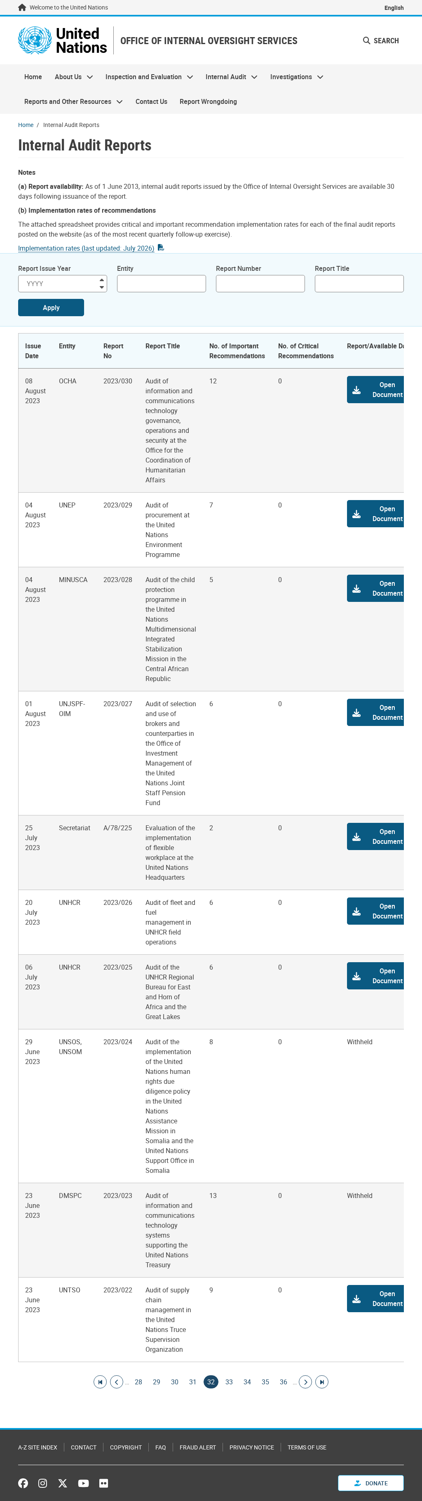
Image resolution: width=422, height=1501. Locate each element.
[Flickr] (103, 1483)
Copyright (126, 1447)
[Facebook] (25, 1483)
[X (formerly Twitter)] (63, 1483)
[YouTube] (83, 1483)
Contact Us (151, 101)
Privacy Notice (252, 1447)
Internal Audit (222, 76)
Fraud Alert (198, 1447)
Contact (83, 1447)
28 (138, 1381)
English (394, 8)
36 (283, 1381)
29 (156, 1381)
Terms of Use (307, 1447)
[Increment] (101, 279)
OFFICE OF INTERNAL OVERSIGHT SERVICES (209, 41)
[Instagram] (42, 1483)
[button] (380, 389)
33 (229, 1381)
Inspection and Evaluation (140, 76)
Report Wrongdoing (208, 101)
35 (265, 1381)
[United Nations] (62, 40)
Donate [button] (376, 1483)
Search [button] (385, 40)
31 (192, 1381)
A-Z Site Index (37, 1447)
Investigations (288, 76)
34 (247, 1381)
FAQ (160, 1447)
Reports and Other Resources (64, 101)
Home (33, 76)
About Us (64, 76)
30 (174, 1381)
